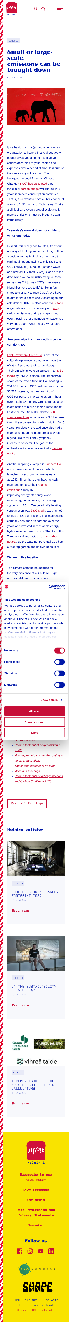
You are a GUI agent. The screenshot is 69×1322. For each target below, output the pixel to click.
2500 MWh (38, 510)
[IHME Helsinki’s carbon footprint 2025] (36, 882)
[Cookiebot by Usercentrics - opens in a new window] (49, 586)
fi (35, 8)
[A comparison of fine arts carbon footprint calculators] (36, 1074)
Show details (49, 699)
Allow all (34, 711)
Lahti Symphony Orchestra (24, 355)
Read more (21, 912)
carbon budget (30, 189)
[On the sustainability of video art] (36, 977)
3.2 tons (57, 303)
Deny (34, 732)
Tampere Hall (53, 464)
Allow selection (34, 721)
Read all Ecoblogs (27, 803)
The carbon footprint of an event (35, 766)
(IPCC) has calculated (32, 183)
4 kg (56, 308)
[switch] (59, 662)
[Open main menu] (60, 9)
